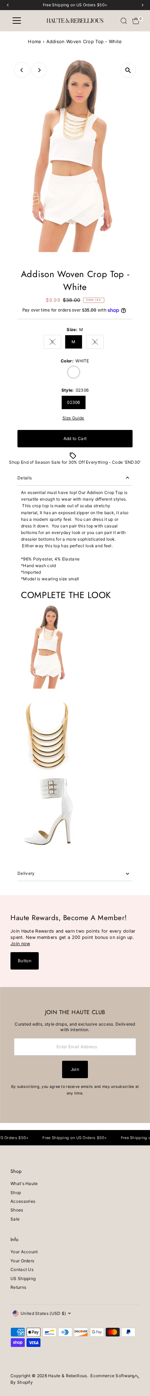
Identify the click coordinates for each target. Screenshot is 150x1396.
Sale (15, 1219)
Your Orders (22, 1260)
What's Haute (24, 1183)
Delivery (26, 873)
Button (24, 960)
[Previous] (22, 70)
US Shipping (23, 1278)
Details (24, 477)
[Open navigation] (16, 21)
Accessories (22, 1201)
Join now (20, 943)
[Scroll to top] (136, 1377)
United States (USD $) (43, 1313)
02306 (73, 402)
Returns (18, 1287)
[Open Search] (124, 21)
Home (34, 41)
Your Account (24, 1251)
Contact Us (21, 1269)
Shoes (16, 1210)
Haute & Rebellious (67, 1375)
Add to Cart (75, 438)
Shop (15, 1192)
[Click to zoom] (128, 70)
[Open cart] (136, 21)
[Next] (39, 70)
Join (75, 1069)
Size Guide (73, 418)
